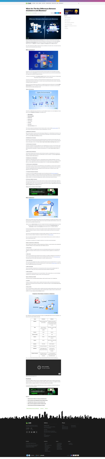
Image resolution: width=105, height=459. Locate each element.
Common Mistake (48, 3)
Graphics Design (59, 444)
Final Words (66, 28)
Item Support (70, 444)
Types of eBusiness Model (68, 24)
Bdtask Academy (59, 446)
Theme (37, 3)
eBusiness (46, 408)
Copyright (46, 449)
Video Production (59, 448)
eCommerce (41, 408)
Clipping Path (58, 445)
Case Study (43, 3)
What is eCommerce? (68, 17)
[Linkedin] (32, 432)
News (57, 3)
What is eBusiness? (67, 20)
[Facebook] (27, 432)
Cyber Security (58, 447)
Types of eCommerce (68, 19)
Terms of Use (46, 446)
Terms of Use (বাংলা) (47, 447)
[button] (78, 3)
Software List (61, 3)
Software (33, 3)
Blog (45, 444)
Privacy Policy (46, 448)
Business (40, 3)
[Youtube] (36, 432)
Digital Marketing (59, 449)
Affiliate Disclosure (47, 451)
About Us (46, 443)
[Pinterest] (29, 432)
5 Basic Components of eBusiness (69, 22)
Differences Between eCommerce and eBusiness (33, 408)
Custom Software (59, 443)
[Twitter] (34, 432)
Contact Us (70, 443)
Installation (54, 3)
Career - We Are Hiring (47, 445)
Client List (46, 450)
